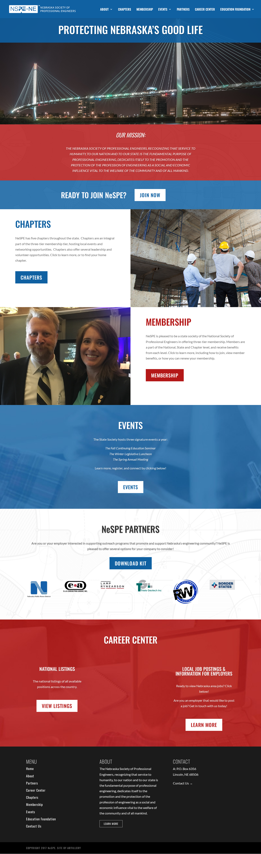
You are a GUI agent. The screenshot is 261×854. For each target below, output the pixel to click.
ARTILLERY (74, 848)
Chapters (32, 797)
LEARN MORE (204, 724)
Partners (32, 783)
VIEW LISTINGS (57, 705)
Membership (34, 804)
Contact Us (33, 826)
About (30, 775)
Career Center (35, 790)
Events (30, 811)
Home (30, 768)
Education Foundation (41, 818)
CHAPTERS (124, 9)
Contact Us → (183, 783)
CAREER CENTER (205, 9)
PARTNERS (183, 9)
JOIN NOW (150, 195)
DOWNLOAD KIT (130, 563)
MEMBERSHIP (144, 9)
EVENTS (162, 9)
